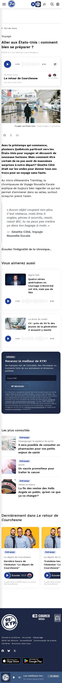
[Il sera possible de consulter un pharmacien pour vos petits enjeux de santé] (9, 443)
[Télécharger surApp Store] (11, 661)
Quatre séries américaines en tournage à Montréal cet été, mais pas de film (40, 286)
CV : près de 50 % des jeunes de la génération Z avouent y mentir (42, 326)
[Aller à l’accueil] (11, 6)
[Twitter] (11, 135)
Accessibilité (26, 640)
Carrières (6, 643)
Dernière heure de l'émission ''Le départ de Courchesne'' (18, 564)
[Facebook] (5, 135)
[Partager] (55, 64)
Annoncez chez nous (21, 643)
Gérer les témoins (10, 640)
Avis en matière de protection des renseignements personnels (30, 400)
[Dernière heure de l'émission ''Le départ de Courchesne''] (20, 537)
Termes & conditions (11, 637)
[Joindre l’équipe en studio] (44, 4)
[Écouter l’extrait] (7, 64)
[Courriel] (17, 135)
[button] (14, 677)
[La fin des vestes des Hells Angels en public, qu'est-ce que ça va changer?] (9, 486)
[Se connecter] (58, 4)
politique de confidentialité (34, 407)
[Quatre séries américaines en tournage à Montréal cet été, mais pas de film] (15, 279)
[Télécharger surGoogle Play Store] (33, 661)
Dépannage (38, 637)
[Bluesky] (9, 651)
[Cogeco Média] (41, 619)
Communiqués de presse (45, 640)
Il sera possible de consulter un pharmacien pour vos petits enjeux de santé (39, 448)
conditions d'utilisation (13, 409)
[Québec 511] (57, 621)
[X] (15, 651)
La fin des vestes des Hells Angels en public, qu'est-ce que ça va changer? (39, 492)
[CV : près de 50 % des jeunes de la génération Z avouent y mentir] (15, 323)
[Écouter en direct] (33, 4)
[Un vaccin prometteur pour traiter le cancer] (9, 466)
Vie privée (26, 637)
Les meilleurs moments (34, 676)
